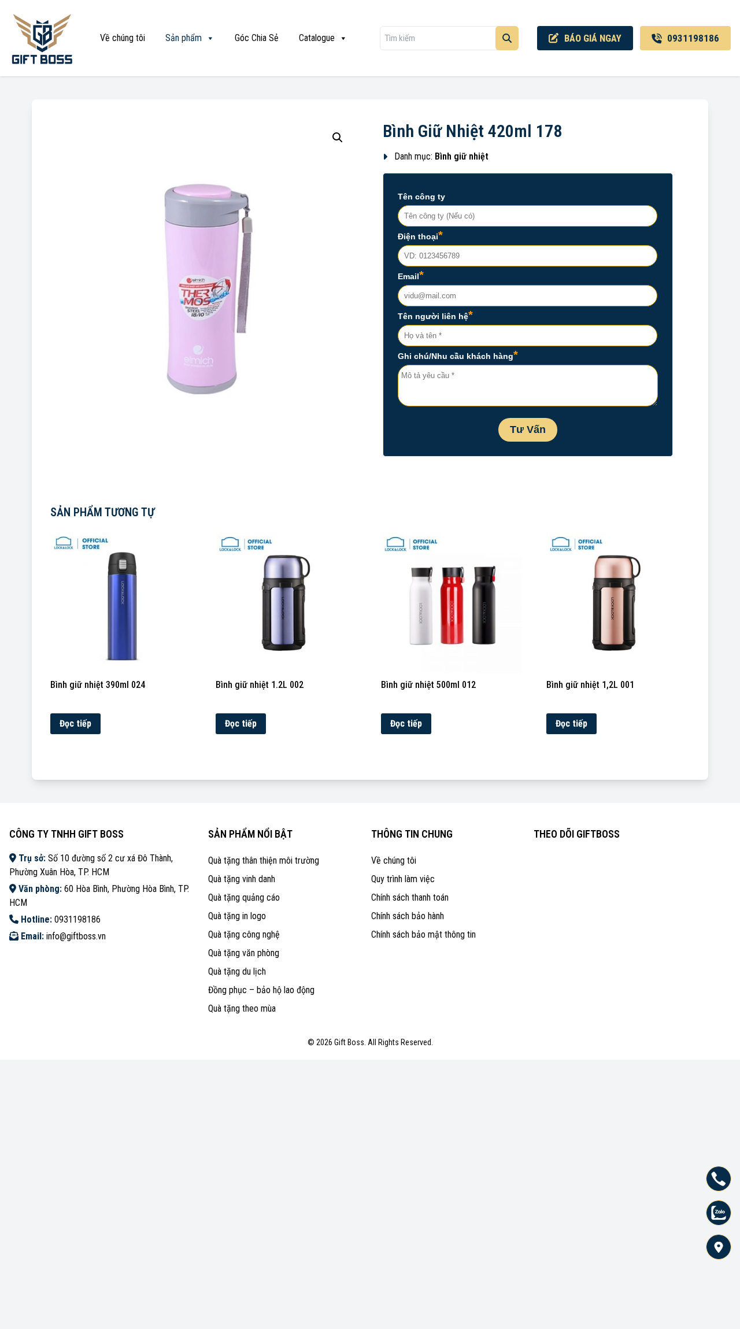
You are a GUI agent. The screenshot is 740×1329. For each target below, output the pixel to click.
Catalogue (317, 37)
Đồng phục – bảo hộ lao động (261, 989)
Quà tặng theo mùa (242, 1008)
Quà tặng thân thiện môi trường (263, 860)
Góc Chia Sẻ (257, 37)
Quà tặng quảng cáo (244, 897)
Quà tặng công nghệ (244, 934)
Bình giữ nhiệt (462, 156)
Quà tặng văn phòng (243, 952)
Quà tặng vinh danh (241, 878)
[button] (337, 137)
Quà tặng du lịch (237, 971)
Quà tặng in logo (237, 915)
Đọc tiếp (75, 723)
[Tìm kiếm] (507, 38)
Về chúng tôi (122, 37)
